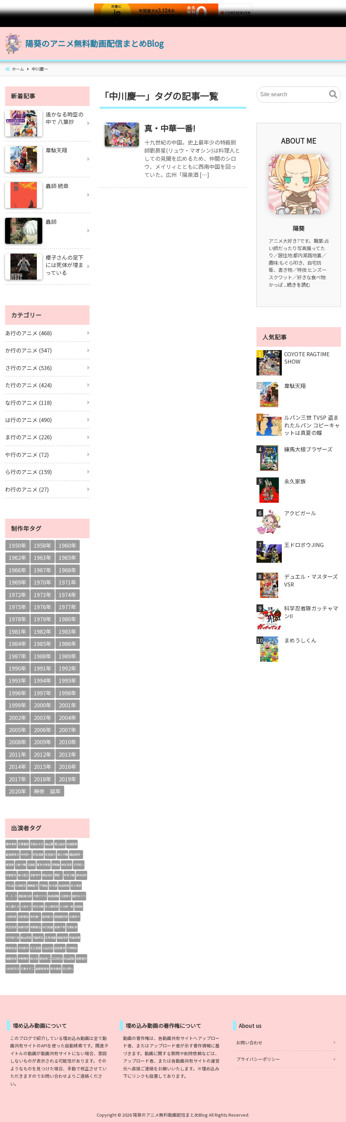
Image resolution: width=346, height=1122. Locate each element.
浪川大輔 (62, 854)
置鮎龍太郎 (25, 896)
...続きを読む (297, 284)
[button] (333, 94)
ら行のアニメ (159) (28, 472)
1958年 (42, 545)
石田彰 (31, 864)
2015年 (42, 766)
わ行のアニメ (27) (27, 489)
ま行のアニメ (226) (28, 437)
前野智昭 (23, 916)
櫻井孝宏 (11, 844)
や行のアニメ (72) (27, 454)
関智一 (58, 875)
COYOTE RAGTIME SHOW (306, 357)
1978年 (17, 619)
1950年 (17, 545)
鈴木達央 (55, 968)
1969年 (17, 582)
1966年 (17, 570)
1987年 (17, 656)
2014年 (17, 766)
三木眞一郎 (66, 906)
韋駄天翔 (295, 385)
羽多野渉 (59, 948)
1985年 (42, 644)
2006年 (42, 730)
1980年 (67, 619)
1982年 (42, 631)
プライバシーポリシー (258, 1059)
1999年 (17, 705)
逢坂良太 (47, 916)
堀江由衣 (59, 844)
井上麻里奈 (51, 906)
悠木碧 (53, 885)
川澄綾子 (65, 896)
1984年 (17, 644)
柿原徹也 (35, 927)
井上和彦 (76, 885)
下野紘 (44, 885)
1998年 (67, 693)
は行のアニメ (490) (28, 420)
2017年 (17, 779)
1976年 (42, 607)
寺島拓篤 (74, 937)
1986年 (67, 644)
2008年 (17, 742)
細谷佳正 (47, 875)
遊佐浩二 (45, 958)
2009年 (42, 742)
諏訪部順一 (76, 854)
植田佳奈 (62, 937)
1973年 (42, 595)
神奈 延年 (47, 791)
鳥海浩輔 (53, 896)
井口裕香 (47, 927)
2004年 (67, 717)
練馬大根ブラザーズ (308, 449)
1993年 (17, 680)
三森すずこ (27, 968)
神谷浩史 (66, 864)
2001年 (67, 705)
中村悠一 (26, 854)
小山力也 (47, 948)
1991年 (42, 668)
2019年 (67, 779)
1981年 (17, 631)
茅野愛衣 (11, 875)
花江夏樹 (35, 948)
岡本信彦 (81, 875)
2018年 (42, 779)
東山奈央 (26, 937)
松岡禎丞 (20, 885)
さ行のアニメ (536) (28, 368)
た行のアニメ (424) (28, 385)
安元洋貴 (38, 906)
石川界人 (68, 968)
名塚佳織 (50, 937)
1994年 (42, 680)
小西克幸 (11, 916)
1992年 (67, 668)
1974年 (67, 595)
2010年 (67, 742)
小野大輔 (20, 864)
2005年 (17, 730)
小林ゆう (26, 906)
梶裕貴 (10, 864)
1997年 (42, 693)
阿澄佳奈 (11, 927)
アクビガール (300, 513)
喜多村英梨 (43, 864)
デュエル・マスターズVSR (311, 580)
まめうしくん (300, 640)
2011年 (17, 754)
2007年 (67, 730)
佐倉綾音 (63, 885)
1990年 (17, 668)
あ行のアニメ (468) (28, 333)
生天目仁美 (12, 937)
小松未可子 (12, 968)
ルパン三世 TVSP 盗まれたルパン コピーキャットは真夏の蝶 (312, 425)
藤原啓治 (11, 948)
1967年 (42, 570)
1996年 (17, 693)
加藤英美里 (42, 968)
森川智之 (23, 875)
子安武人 (78, 864)
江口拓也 (57, 958)
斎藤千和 (59, 927)
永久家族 (295, 481)
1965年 (67, 557)
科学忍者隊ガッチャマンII (311, 612)
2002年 (17, 717)
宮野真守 (35, 875)
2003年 (42, 717)
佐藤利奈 (23, 927)
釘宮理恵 (38, 854)
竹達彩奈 (72, 927)
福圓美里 (11, 958)
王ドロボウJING (304, 544)
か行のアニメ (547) (28, 350)
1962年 (17, 557)
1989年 (67, 656)
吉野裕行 (81, 958)
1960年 (67, 545)
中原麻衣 (23, 958)
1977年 (67, 607)
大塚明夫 (72, 948)
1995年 (67, 680)
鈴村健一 (35, 916)
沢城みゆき (37, 844)
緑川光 (34, 958)
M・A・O (11, 896)
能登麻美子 (12, 854)
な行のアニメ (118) (28, 402)
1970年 (42, 582)
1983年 (67, 631)
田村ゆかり (79, 896)
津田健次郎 (61, 916)
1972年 (17, 595)
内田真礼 (38, 937)
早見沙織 (69, 875)
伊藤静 (56, 864)
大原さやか (40, 896)
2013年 (67, 754)
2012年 (42, 754)
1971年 (67, 582)
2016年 (67, 766)
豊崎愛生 (32, 885)
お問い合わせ (249, 1042)
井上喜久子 (12, 906)
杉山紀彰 (69, 958)
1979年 (42, 619)
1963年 (42, 557)
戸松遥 (10, 885)
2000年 (42, 705)
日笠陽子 (50, 854)
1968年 (67, 570)
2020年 (17, 791)
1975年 (17, 607)
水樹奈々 (74, 916)
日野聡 (79, 906)
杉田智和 (72, 844)
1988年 (42, 656)
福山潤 (49, 844)
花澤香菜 (23, 844)
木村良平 (23, 948)
